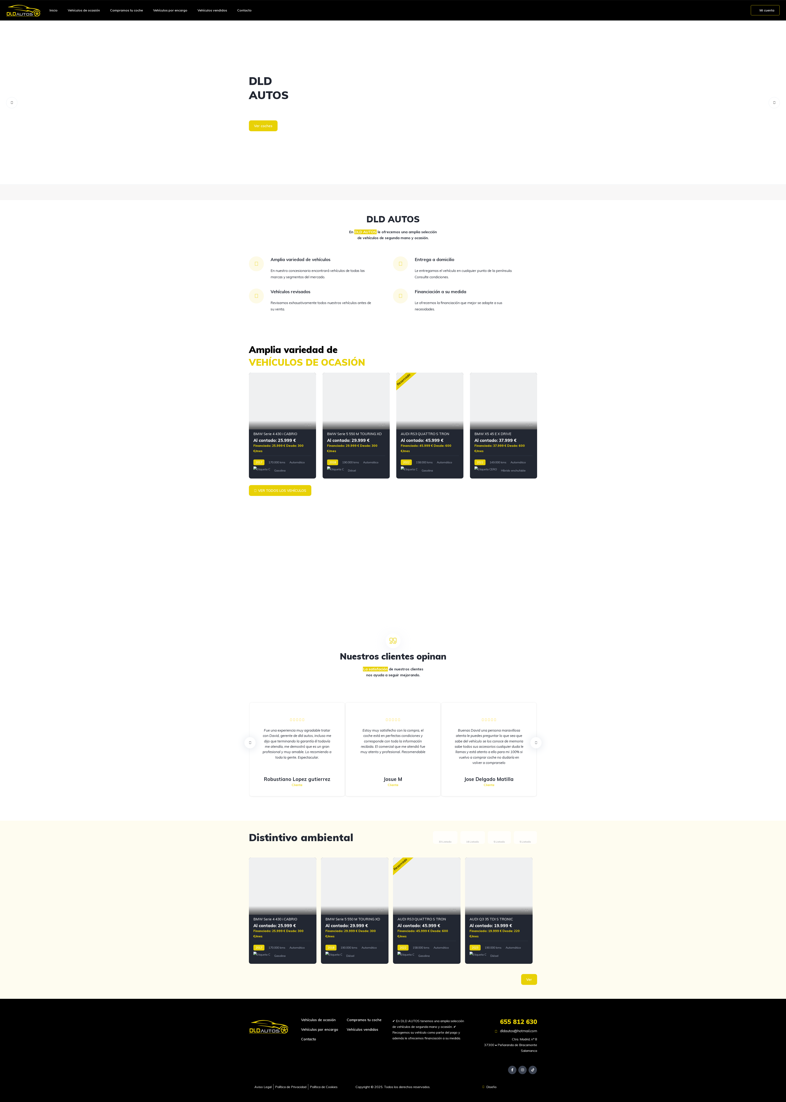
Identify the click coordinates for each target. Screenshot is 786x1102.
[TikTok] (533, 1070)
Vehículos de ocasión (84, 10)
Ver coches (263, 126)
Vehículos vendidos (212, 10)
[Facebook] (512, 1070)
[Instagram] (522, 1070)
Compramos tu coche (126, 10)
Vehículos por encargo (170, 10)
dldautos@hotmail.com (518, 1031)
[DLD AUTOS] (23, 10)
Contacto (244, 10)
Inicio (54, 10)
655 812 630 (518, 1022)
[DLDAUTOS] (393, 102)
